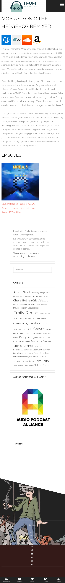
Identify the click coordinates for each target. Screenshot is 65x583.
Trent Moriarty (18, 365)
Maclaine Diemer (41, 341)
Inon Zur (41, 323)
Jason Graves (34, 329)
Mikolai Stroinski (23, 345)
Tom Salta (42, 361)
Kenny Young (27, 337)
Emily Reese (25, 312)
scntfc (16, 356)
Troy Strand (29, 365)
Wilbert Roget (42, 365)
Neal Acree (21, 350)
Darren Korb (29, 304)
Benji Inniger (40, 293)
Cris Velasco (40, 300)
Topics (32, 532)
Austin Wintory (24, 292)
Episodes (32, 525)
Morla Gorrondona (41, 346)
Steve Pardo (39, 356)
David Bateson (41, 305)
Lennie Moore (24, 341)
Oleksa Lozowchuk (35, 349)
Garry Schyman (24, 323)
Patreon (32, 543)
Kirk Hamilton (40, 337)
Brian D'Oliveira (25, 297)
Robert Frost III (27, 353)
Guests (33, 529)
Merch (32, 539)
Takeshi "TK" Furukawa (23, 361)
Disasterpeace (34, 308)
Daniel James (18, 305)
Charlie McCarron (40, 296)
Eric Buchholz (44, 314)
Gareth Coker (38, 318)
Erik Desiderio (21, 318)
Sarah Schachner (41, 353)
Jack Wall (17, 329)
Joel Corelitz (25, 333)
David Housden (20, 308)
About (32, 536)
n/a (15, 349)
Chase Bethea (22, 300)
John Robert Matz (39, 333)
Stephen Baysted (25, 357)
